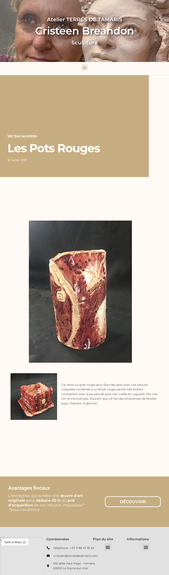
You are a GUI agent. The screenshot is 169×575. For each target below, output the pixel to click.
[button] (84, 67)
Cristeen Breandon (84, 31)
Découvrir (133, 501)
